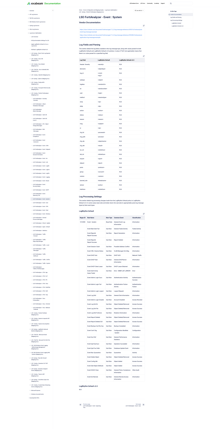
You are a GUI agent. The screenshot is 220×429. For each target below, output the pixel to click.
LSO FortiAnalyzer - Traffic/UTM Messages (38, 267)
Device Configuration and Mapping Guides (93, 10)
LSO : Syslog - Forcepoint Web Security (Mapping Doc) (40, 88)
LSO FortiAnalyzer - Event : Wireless (41, 214)
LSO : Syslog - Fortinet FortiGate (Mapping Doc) (39, 313)
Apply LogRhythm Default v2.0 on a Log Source (39, 45)
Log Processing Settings (176, 20)
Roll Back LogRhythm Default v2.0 (39, 49)
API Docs (142, 3)
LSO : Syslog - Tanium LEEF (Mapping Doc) (38, 375)
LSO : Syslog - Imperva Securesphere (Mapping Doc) (40, 324)
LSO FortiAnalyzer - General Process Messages (39, 218)
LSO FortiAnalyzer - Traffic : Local (41, 245)
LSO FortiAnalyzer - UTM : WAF (40, 291)
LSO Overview (34, 36)
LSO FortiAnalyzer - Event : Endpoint (41, 149)
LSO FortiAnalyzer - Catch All (40, 114)
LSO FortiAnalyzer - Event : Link (40, 162)
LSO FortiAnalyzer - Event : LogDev (41, 169)
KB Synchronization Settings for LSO (40, 40)
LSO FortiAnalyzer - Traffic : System (41, 263)
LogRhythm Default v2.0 (177, 26)
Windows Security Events (37, 394)
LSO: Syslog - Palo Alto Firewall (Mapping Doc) (38, 358)
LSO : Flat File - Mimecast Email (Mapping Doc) (39, 335)
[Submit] (170, 3)
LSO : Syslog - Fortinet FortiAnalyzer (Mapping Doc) (40, 94)
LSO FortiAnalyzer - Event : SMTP (41, 190)
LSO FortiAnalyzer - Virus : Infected (41, 304)
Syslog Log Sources (34, 25)
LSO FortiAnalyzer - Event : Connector (39, 141)
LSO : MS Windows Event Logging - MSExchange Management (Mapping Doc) (39, 347)
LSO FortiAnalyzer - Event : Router (41, 180)
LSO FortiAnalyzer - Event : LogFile (41, 173)
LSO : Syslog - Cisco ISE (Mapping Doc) (37, 59)
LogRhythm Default (176, 23)
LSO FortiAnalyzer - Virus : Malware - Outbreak (41, 308)
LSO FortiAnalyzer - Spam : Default (41, 226)
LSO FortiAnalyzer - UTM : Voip (40, 294)
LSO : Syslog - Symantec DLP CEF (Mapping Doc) (39, 364)
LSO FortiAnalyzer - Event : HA (40, 158)
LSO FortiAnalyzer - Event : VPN (40, 206)
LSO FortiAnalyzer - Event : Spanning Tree (39, 194)
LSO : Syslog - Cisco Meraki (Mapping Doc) (38, 64)
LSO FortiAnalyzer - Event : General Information (39, 153)
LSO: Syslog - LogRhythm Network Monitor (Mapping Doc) (39, 330)
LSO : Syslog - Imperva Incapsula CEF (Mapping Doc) (40, 319)
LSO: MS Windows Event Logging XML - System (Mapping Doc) (40, 353)
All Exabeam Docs (134, 3)
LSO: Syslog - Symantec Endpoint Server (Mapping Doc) (39, 369)
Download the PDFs (34, 398)
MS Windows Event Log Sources (37, 22)
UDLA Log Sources (34, 29)
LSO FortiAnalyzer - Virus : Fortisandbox (39, 299)
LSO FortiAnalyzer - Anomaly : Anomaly (40, 99)
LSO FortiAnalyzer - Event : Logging (41, 177)
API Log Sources (34, 14)
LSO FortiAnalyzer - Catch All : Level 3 (40, 119)
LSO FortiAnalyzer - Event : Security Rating (39, 185)
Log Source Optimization (35, 33)
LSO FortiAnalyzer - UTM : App (40, 272)
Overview (32, 10)
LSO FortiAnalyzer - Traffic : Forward (39, 235)
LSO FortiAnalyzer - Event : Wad (40, 210)
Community (149, 3)
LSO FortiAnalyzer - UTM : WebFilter (41, 287)
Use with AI (139, 10)
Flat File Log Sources (35, 18)
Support (163, 3)
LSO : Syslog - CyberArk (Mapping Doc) (40, 75)
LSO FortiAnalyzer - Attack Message (37, 110)
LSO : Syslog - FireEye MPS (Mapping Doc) (37, 83)
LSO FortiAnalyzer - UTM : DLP (40, 276)
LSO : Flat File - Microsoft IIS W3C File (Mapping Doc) (40, 340)
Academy (156, 3)
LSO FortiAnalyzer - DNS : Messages (39, 130)
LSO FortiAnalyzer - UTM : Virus (40, 283)
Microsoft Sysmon (35, 390)
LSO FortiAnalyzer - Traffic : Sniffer (41, 259)
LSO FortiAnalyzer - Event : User (40, 202)
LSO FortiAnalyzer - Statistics (40, 230)
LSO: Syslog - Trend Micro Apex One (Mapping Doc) (40, 380)
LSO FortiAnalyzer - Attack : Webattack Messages (39, 104)
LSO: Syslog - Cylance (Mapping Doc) (40, 78)
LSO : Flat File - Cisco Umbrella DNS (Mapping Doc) (40, 70)
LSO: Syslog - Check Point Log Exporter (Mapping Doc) (40, 54)
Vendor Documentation (176, 14)
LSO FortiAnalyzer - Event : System (41, 199)
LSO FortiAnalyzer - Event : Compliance (39, 135)
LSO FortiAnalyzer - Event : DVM (40, 145)
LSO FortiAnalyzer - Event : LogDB (41, 166)
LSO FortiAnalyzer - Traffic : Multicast (39, 255)
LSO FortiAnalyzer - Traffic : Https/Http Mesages (39, 240)
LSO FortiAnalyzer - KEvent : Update (41, 223)
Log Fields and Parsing (175, 17)
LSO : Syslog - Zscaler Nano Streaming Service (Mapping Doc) (40, 385)
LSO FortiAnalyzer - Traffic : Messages (39, 249)
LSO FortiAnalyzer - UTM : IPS (40, 279)
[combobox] (181, 3)
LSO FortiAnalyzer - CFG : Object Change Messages (40, 124)
